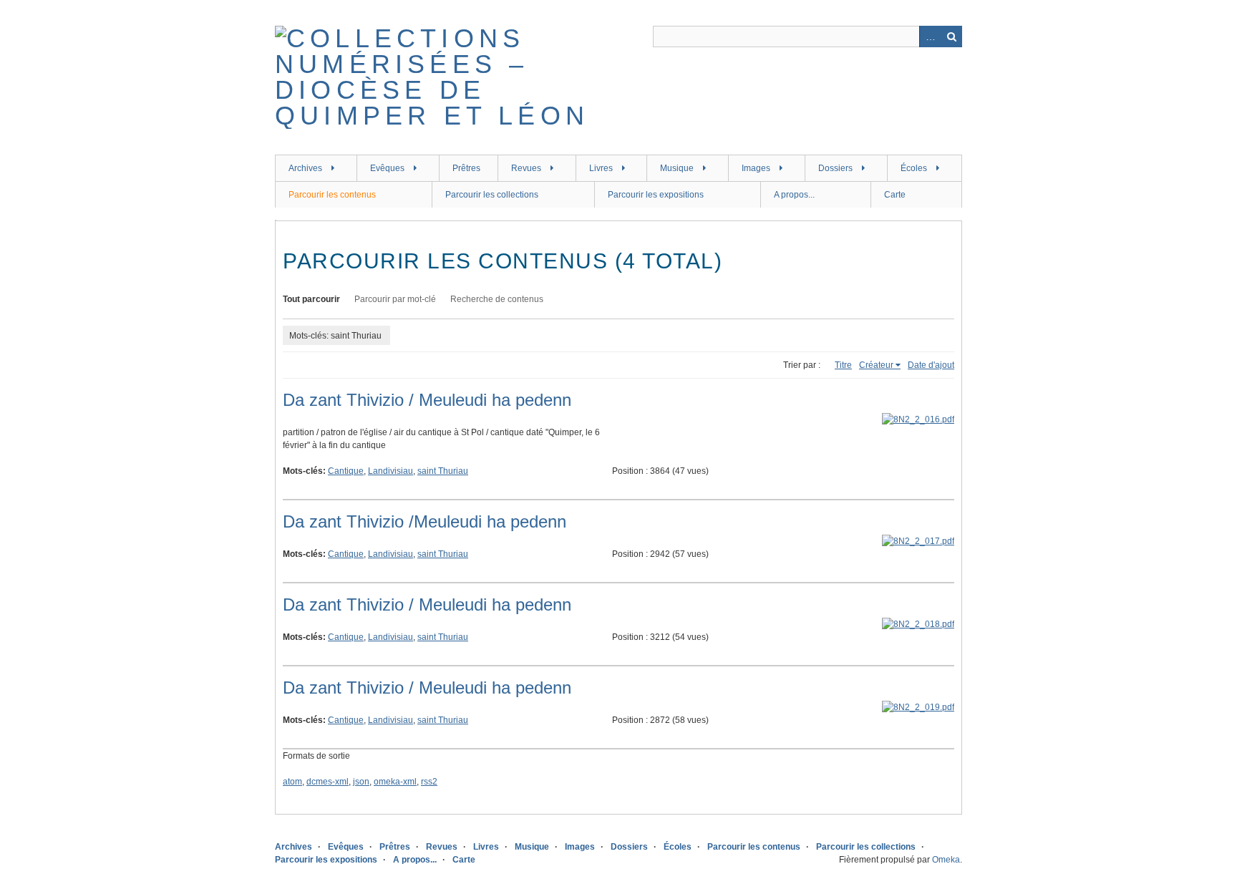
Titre (843, 365)
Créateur (876, 365)
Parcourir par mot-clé (395, 299)
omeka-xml (395, 782)
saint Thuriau (442, 471)
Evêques (387, 168)
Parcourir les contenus (332, 195)
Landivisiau (390, 471)
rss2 (429, 782)
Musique (677, 168)
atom (292, 782)
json (361, 782)
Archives (305, 168)
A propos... (794, 195)
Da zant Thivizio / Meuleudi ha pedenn (427, 399)
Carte (895, 195)
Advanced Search (930, 36)
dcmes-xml (327, 782)
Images (756, 168)
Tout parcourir (311, 299)
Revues (526, 168)
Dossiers (835, 168)
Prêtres (466, 168)
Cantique (346, 471)
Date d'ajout (931, 365)
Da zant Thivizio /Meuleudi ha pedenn (424, 521)
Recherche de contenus (496, 299)
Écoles (914, 168)
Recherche (951, 36)
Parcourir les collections (491, 195)
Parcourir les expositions (656, 195)
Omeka (946, 860)
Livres (601, 168)
